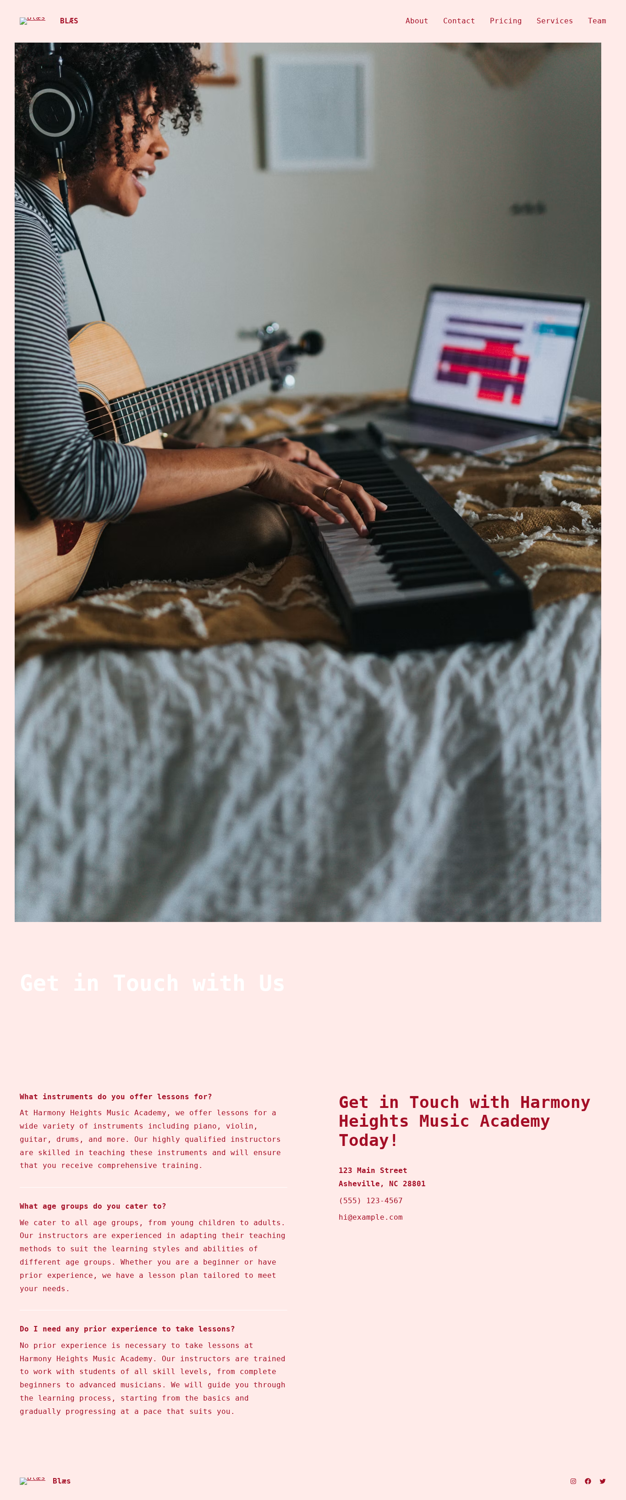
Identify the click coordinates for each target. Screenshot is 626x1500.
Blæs (69, 20)
